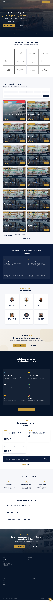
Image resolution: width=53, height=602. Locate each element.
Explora (4, 580)
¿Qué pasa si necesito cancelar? (26, 516)
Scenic (4, 582)
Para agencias (30, 566)
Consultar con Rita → (26, 238)
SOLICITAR (22, 163)
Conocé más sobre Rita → (33, 345)
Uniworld (4, 589)
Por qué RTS (29, 563)
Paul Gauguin (5, 578)
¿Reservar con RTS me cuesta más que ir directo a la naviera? (26, 505)
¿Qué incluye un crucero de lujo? (26, 509)
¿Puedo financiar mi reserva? (26, 512)
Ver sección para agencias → (26, 409)
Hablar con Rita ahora (19, 345)
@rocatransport (24, 464)
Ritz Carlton (4, 593)
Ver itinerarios (21, 25)
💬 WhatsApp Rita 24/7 (31, 578)
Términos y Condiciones (41, 598)
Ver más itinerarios (8, 235)
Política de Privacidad (47, 598)
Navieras (29, 559)
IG (44, 458)
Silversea (4, 573)
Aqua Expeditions (5, 591)
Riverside (4, 586)
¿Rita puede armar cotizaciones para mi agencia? (26, 523)
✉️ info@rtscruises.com (31, 576)
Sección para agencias (9, 25)
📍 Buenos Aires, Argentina (32, 573)
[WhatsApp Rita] (50, 599)
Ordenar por (6, 94)
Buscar (5, 90)
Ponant (4, 576)
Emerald (4, 584)
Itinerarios (29, 561)
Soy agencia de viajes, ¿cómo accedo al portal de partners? (26, 519)
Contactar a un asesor (32, 546)
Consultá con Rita (20, 546)
